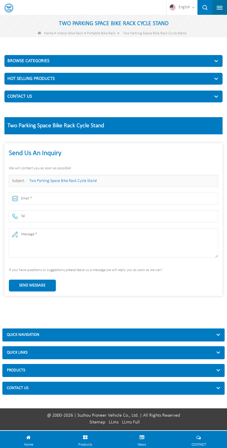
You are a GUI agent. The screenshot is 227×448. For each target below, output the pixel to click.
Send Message (32, 285)
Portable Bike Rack (101, 33)
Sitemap (97, 422)
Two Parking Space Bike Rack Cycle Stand (63, 181)
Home (48, 33)
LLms (114, 422)
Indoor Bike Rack (70, 33)
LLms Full (131, 422)
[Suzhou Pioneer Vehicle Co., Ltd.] (8, 8)
